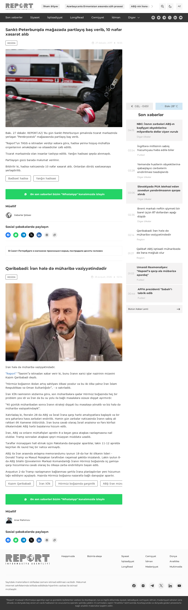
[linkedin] (175, 17)
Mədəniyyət (151, 566)
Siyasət (125, 556)
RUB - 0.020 (141, 106)
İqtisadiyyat (127, 561)
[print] (46, 235)
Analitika (174, 561)
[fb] (153, 17)
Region (11, 43)
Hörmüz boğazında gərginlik (76, 483)
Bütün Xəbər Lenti (138, 309)
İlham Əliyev (50, 6)
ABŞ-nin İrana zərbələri (145, 6)
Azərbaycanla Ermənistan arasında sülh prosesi (95, 6)
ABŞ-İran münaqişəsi (116, 483)
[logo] (19, 6)
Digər (132, 17)
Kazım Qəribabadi (19, 483)
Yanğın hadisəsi (46, 178)
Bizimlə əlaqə (94, 556)
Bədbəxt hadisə (18, 178)
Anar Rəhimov (22, 520)
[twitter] (169, 17)
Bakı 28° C (171, 106)
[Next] (150, 6)
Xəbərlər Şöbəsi (22, 215)
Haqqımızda (68, 556)
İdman (149, 561)
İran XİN (44, 483)
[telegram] (164, 17)
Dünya (173, 556)
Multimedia (176, 566)
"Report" (11, 373)
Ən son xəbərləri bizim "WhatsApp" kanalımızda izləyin (67, 194)
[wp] (15, 235)
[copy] (54, 235)
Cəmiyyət (150, 556)
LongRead (127, 566)
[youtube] (180, 17)
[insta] (158, 17)
